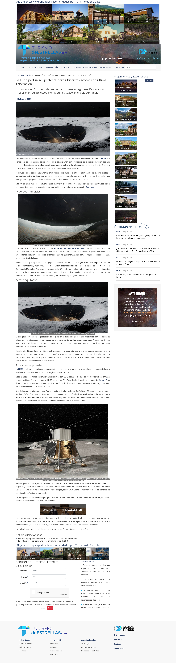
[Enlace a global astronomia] (137, 307)
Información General (88, 647)
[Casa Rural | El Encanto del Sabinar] (106, 13)
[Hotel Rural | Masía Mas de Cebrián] (70, 13)
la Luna (102, 158)
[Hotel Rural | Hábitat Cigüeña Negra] (126, 201)
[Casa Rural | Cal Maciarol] (126, 143)
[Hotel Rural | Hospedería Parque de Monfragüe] (142, 13)
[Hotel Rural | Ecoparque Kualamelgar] (126, 158)
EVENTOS (77, 67)
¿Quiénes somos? (25, 644)
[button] (23, 126)
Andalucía (118, 639)
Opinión (24, 583)
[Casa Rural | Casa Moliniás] (70, 33)
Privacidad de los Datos (90, 651)
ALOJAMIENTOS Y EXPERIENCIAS (97, 67)
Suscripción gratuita (147, 58)
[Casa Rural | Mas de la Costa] (126, 129)
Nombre (24, 570)
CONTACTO (119, 67)
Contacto (22, 651)
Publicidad (54, 644)
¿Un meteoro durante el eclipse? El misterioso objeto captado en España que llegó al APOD (138, 249)
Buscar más (149, 80)
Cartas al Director (56, 651)
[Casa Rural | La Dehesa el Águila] (126, 216)
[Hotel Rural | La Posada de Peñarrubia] (106, 33)
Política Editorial (25, 647)
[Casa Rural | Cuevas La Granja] (28, 553)
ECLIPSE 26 (65, 67)
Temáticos (118, 648)
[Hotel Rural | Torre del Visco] (142, 33)
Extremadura (119, 635)
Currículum (54, 654)
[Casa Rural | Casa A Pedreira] (51, 553)
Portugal (118, 644)
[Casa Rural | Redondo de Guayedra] (126, 114)
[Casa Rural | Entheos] (97, 553)
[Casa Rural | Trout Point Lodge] (74, 553)
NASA (20, 369)
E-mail (24, 577)
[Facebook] (102, 58)
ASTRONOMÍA (52, 67)
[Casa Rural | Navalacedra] (126, 172)
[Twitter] (106, 58)
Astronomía (25, 75)
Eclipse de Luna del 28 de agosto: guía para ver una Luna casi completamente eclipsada (138, 236)
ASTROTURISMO (36, 67)
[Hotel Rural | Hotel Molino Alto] (34, 33)
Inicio (23, 67)
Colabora (53, 647)
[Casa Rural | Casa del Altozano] (34, 13)
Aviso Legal (85, 644)
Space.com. (91, 187)
